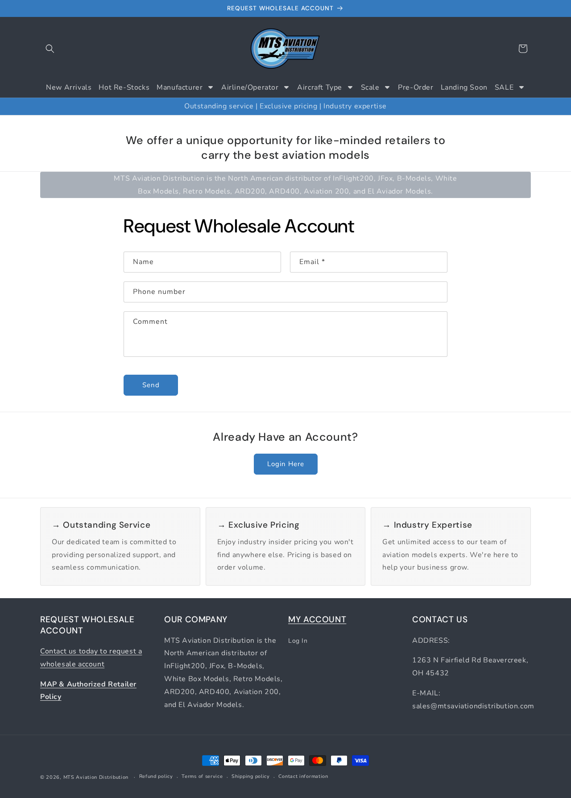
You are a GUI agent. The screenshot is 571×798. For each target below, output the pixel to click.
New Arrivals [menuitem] (68, 87)
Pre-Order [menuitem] (415, 87)
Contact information (303, 776)
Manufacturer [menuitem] (180, 87)
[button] (50, 48)
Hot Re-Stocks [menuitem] (124, 87)
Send (151, 385)
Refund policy (156, 776)
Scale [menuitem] (370, 87)
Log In (298, 640)
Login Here (285, 463)
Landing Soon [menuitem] (464, 87)
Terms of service (202, 776)
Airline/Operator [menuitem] (250, 87)
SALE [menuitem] (504, 87)
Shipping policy (251, 776)
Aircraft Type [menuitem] (319, 87)
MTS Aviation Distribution (96, 777)
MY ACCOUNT (317, 619)
